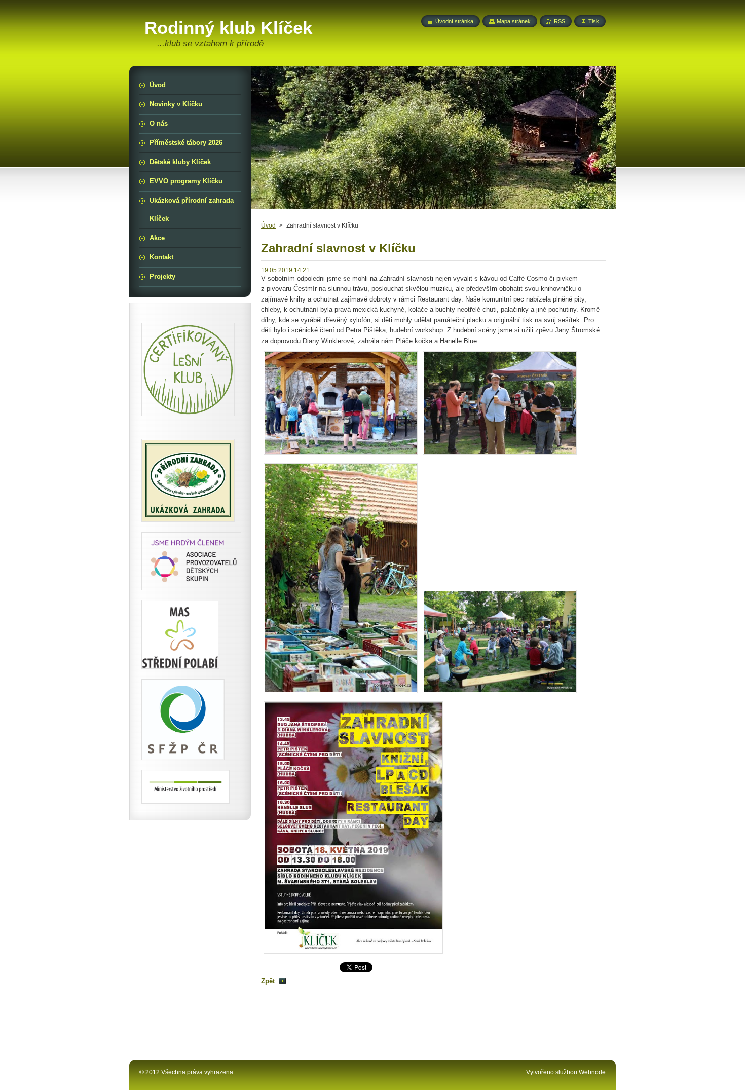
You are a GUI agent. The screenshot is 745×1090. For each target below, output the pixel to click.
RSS (559, 21)
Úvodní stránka (454, 21)
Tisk (593, 21)
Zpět (268, 981)
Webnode (592, 1072)
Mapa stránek (514, 21)
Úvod (268, 225)
